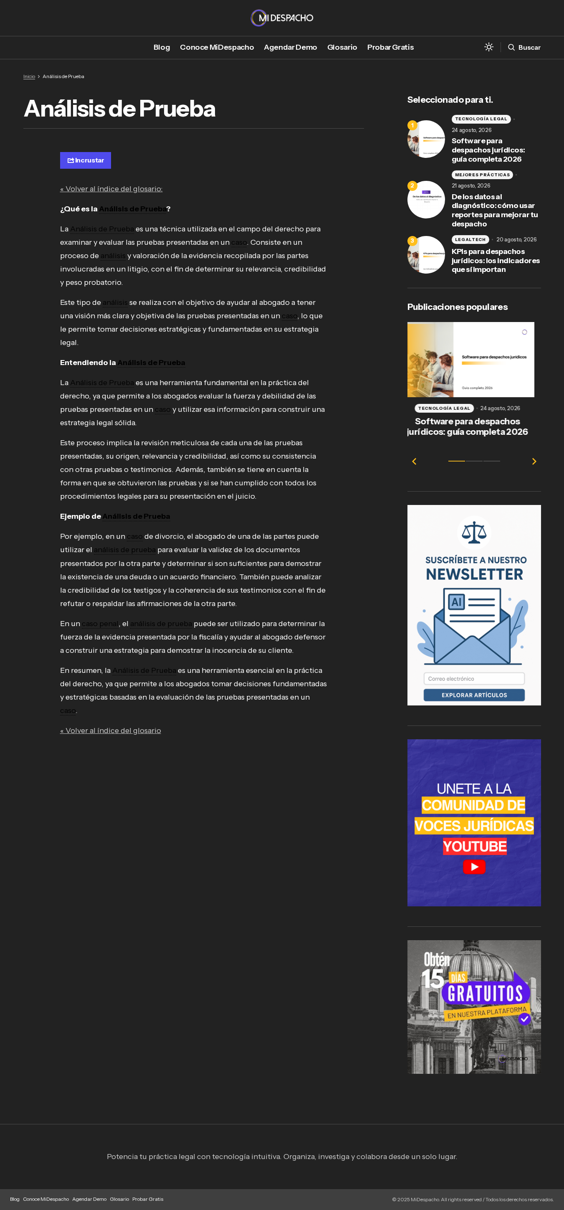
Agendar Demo (89, 1199)
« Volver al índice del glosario (110, 730)
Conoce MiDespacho (46, 1199)
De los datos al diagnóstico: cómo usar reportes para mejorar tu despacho (495, 210)
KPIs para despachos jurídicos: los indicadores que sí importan (496, 260)
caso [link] (239, 242)
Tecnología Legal (481, 119)
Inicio (29, 76)
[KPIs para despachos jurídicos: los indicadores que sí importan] (426, 255)
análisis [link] (113, 255)
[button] (489, 47)
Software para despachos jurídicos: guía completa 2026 (488, 150)
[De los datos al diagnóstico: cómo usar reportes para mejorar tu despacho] (426, 199)
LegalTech (470, 239)
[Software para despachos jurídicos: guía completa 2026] (426, 139)
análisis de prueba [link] (125, 549)
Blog (15, 1199)
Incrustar (89, 160)
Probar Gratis (147, 1199)
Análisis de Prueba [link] (132, 208)
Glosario (119, 1199)
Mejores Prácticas (482, 175)
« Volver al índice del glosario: (111, 188)
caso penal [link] (100, 623)
